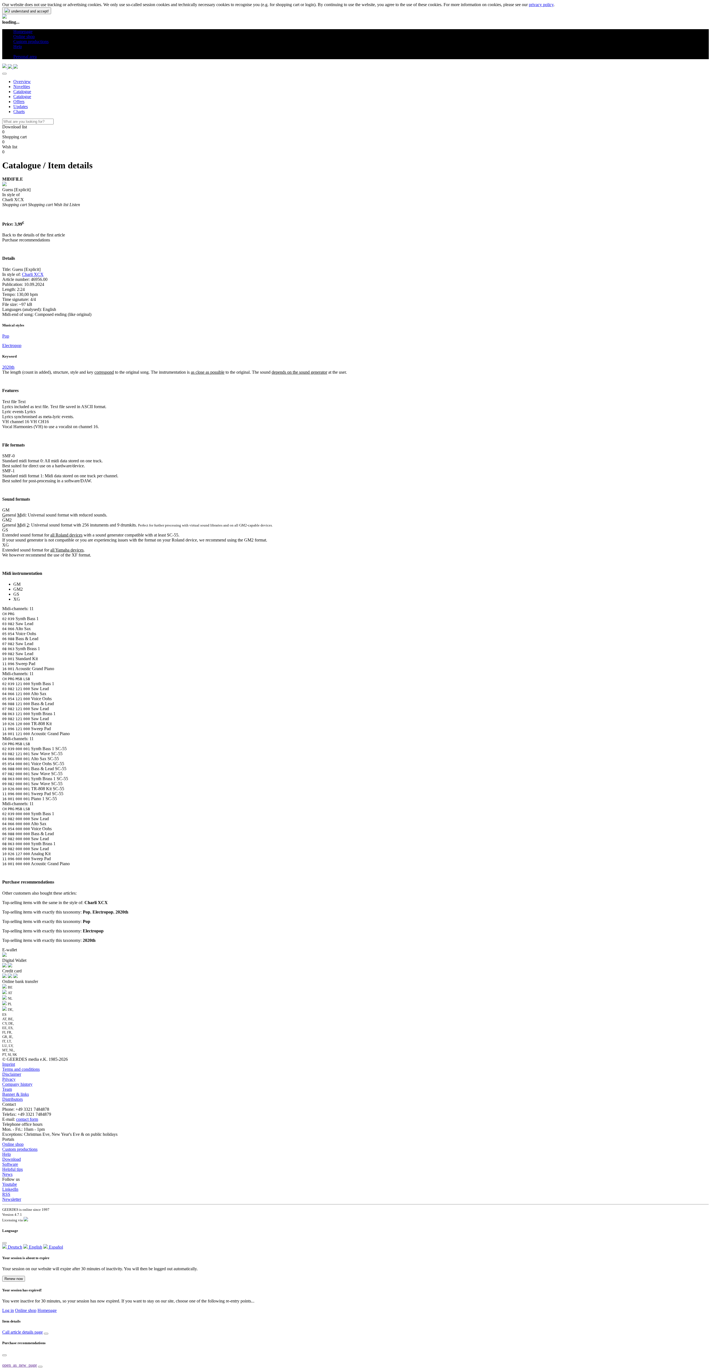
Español (55, 1247)
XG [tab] (16, 599)
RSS (6, 1194)
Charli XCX (33, 274)
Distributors (12, 1099)
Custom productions (19, 1149)
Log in (8, 1310)
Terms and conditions (21, 1069)
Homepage (47, 1310)
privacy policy (541, 4)
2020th (8, 367)
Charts (19, 111)
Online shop (13, 1144)
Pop (5, 336)
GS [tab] (16, 594)
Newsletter (11, 1199)
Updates (20, 106)
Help (6, 1154)
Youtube (9, 1184)
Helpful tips (12, 1169)
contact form (27, 1119)
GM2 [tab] (18, 589)
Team (7, 1089)
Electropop (11, 345)
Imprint (8, 1064)
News (7, 1174)
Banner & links (15, 1094)
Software (10, 1164)
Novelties (21, 86)
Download (11, 1159)
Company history (17, 1084)
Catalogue (22, 91)
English (35, 1247)
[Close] (4, 73)
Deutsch (14, 1247)
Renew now (13, 1279)
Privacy (9, 1079)
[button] (15, 51)
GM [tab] (17, 584)
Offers (18, 101)
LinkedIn (10, 1189)
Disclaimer (11, 1074)
